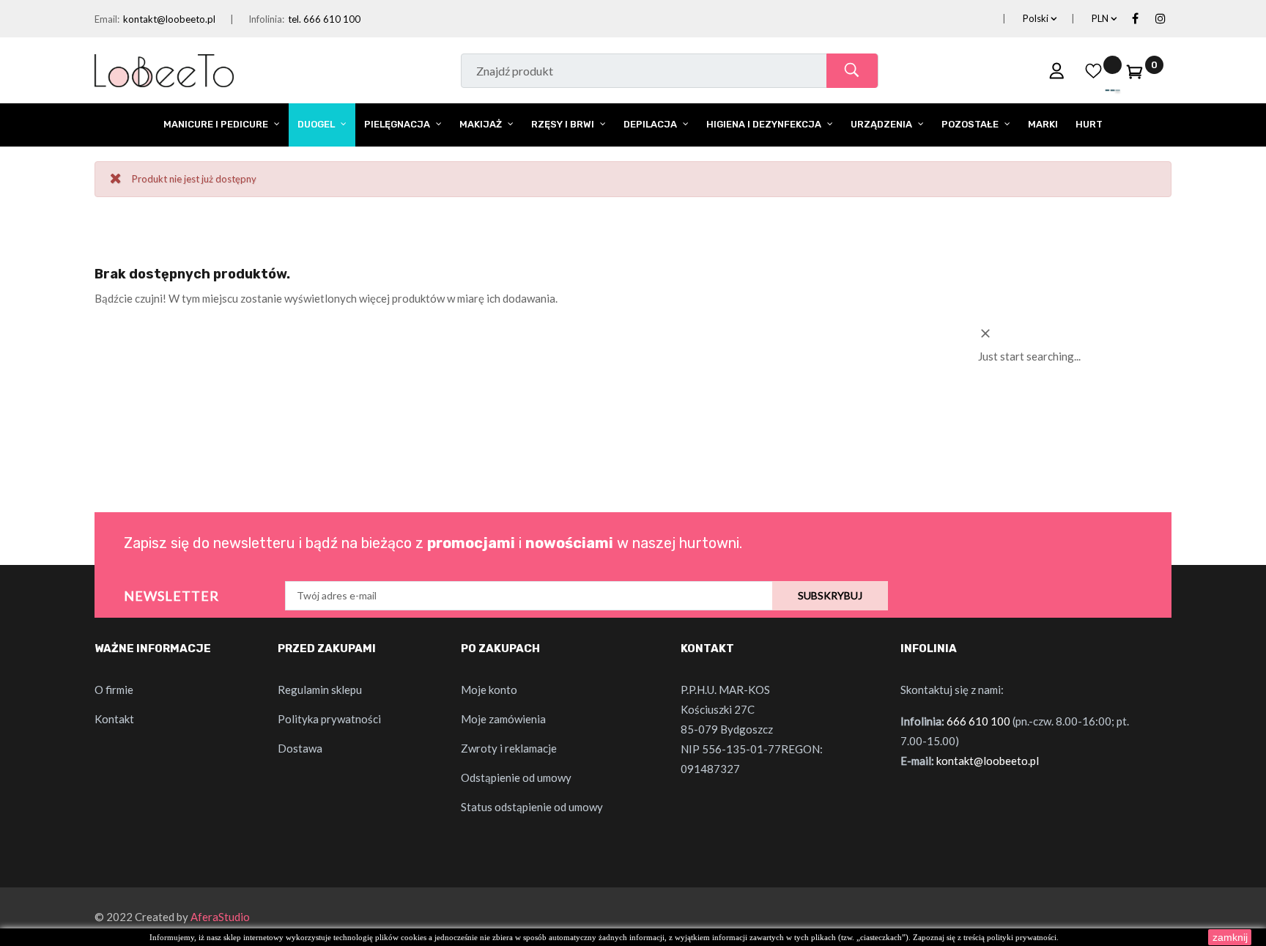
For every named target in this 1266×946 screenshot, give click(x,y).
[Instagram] (1160, 19)
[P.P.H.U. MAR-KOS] (164, 68)
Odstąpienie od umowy (516, 777)
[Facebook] (1135, 19)
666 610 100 (978, 721)
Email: (107, 19)
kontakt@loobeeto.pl (169, 19)
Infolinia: (266, 19)
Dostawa (300, 748)
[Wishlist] (1094, 70)
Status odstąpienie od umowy (532, 806)
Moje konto (489, 689)
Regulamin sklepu (320, 689)
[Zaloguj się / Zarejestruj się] (1057, 70)
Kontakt (114, 718)
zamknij (1230, 937)
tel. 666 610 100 (324, 19)
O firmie (114, 689)
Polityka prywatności (329, 718)
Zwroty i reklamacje (509, 748)
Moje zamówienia (503, 718)
